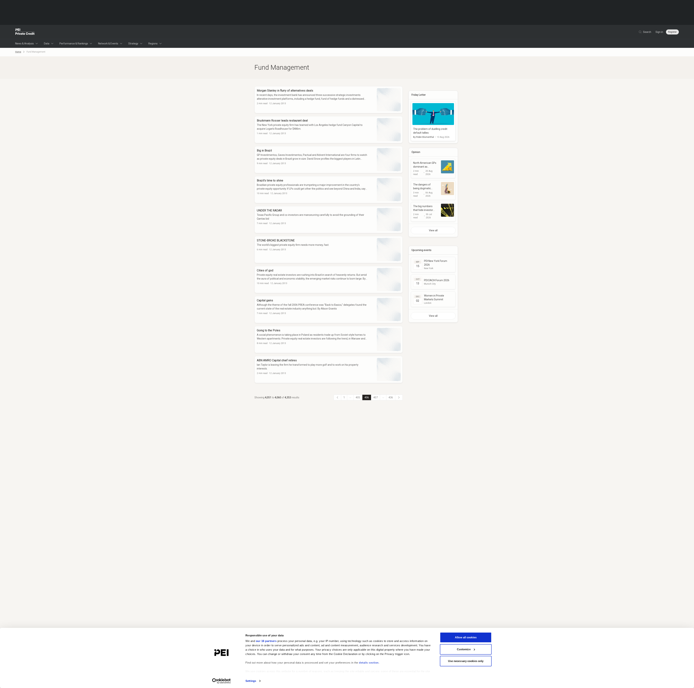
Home (18, 52)
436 (391, 397)
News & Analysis (24, 43)
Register (672, 32)
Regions (153, 43)
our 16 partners (266, 640)
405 (358, 397)
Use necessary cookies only (466, 661)
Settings (250, 680)
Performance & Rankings (73, 43)
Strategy (133, 43)
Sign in (659, 32)
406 (367, 397)
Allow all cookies (466, 637)
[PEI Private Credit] (25, 32)
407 (375, 397)
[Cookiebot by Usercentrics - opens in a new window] (221, 681)
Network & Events (108, 43)
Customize (464, 649)
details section (369, 662)
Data (46, 43)
